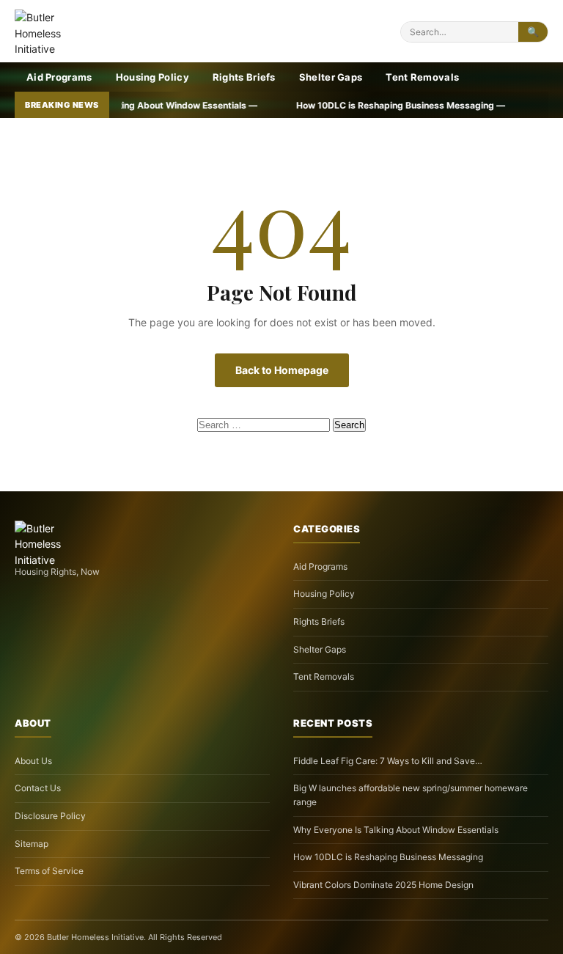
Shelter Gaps (331, 77)
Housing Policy (152, 77)
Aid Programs (59, 77)
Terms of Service (49, 870)
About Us (33, 760)
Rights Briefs (244, 77)
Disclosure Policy (50, 815)
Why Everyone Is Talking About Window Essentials (395, 829)
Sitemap (31, 843)
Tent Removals (422, 77)
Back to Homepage (281, 370)
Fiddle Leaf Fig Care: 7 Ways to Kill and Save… (387, 760)
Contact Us (38, 787)
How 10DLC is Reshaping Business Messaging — (351, 105)
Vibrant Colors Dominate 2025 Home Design (383, 884)
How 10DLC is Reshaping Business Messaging (388, 856)
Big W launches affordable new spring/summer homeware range (410, 794)
